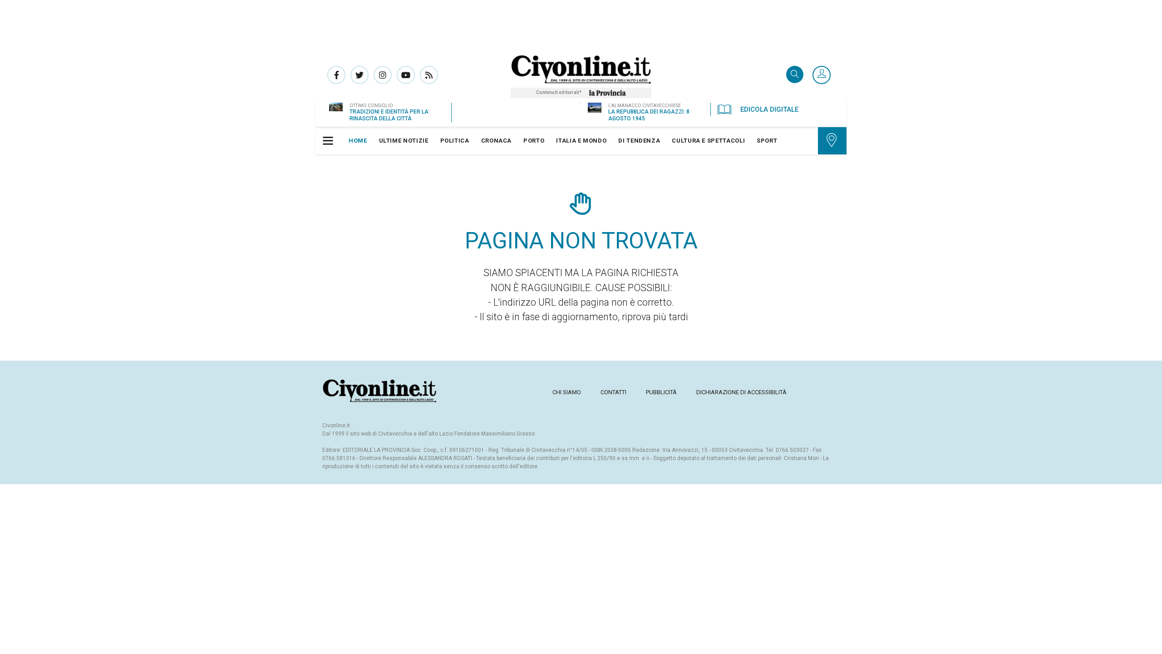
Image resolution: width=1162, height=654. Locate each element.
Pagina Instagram (383, 75)
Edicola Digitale (769, 109)
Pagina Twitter (359, 75)
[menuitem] (358, 140)
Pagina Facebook (336, 75)
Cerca (794, 75)
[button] (821, 75)
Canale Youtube (406, 75)
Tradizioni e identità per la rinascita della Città (389, 115)
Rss (429, 75)
